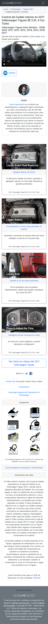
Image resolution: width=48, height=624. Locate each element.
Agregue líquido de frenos (24, 172)
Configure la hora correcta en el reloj (24, 335)
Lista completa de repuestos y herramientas (24, 467)
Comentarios (24, 387)
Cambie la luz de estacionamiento (24, 281)
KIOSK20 (36, 578)
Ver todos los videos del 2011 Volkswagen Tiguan (24, 363)
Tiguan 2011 (28, 9)
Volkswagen (15, 9)
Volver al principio (24, 590)
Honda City (10, 381)
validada (11, 73)
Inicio (6, 9)
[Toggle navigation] (43, 3)
